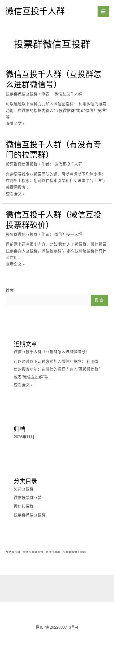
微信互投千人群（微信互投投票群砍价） (53, 220)
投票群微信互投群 (22, 94)
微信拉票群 (24, 506)
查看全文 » (15, 123)
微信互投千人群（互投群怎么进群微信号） (53, 79)
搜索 (10, 290)
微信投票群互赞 (28, 497)
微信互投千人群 (35, 11)
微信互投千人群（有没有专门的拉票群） (53, 149)
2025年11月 (24, 436)
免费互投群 (24, 488)
